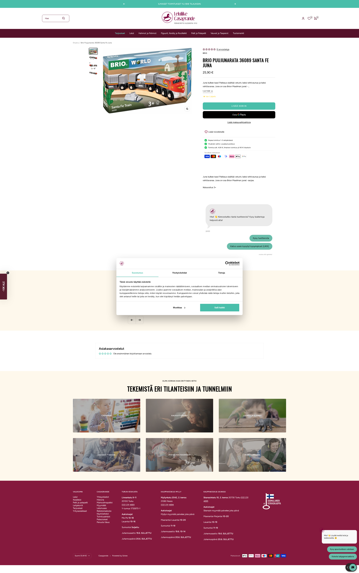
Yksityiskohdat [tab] (179, 272)
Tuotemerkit (238, 33)
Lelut (131, 33)
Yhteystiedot (103, 497)
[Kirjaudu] (303, 18)
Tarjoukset (120, 33)
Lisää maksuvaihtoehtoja (239, 122)
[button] (209, 49)
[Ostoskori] (315, 18)
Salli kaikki (219, 307)
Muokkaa (177, 307)
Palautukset (102, 519)
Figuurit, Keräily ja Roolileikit (174, 33)
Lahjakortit (78, 505)
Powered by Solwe (119, 556)
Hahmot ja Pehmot (148, 33)
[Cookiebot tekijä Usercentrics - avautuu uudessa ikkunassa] (227, 263)
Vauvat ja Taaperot (219, 33)
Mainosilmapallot (105, 502)
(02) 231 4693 (128, 505)
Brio (205, 53)
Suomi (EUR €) (81, 556)
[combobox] (55, 18)
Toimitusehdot (103, 516)
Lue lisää (206, 91)
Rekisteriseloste (104, 511)
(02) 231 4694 (167, 505)
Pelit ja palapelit (80, 502)
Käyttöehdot (103, 514)
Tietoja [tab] (221, 272)
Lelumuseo (102, 508)
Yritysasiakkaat (80, 511)
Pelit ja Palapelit (198, 33)
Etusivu (76, 43)
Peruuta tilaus (103, 522)
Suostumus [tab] (137, 272)
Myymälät (101, 505)
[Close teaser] (7, 272)
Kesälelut (77, 500)
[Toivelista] (309, 18)
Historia (100, 500)
